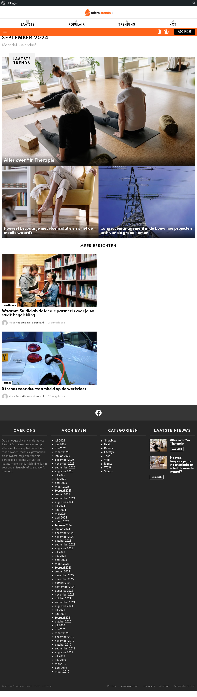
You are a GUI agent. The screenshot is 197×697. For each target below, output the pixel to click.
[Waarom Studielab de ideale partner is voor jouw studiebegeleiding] (49, 280)
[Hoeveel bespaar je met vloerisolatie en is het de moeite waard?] (50, 202)
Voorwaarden (129, 686)
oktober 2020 (63, 621)
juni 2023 (60, 556)
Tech (107, 455)
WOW (107, 467)
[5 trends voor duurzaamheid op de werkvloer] (49, 358)
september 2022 (65, 586)
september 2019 (65, 648)
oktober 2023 (63, 540)
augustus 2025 (64, 471)
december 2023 (64, 532)
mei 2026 (60, 448)
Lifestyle (109, 452)
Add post (185, 31)
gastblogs (9, 305)
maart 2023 (62, 563)
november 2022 (64, 579)
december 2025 (64, 459)
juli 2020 (60, 625)
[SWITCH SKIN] (159, 32)
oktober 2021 (63, 598)
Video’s (108, 471)
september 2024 (65, 498)
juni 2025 (60, 479)
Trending (126, 24)
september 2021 (65, 602)
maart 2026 (62, 452)
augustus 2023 (64, 548)
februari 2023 (63, 567)
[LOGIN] (166, 32)
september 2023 (65, 544)
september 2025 (65, 467)
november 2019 (64, 640)
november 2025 (64, 463)
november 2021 (64, 594)
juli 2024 (60, 506)
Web (107, 459)
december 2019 (64, 636)
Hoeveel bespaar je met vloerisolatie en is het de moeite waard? (182, 464)
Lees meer (177, 449)
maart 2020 (62, 633)
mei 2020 (60, 629)
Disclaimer (149, 686)
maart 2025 (62, 486)
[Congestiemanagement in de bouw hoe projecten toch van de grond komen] (146, 202)
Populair (76, 24)
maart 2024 (62, 521)
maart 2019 (62, 671)
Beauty (108, 448)
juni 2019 (60, 660)
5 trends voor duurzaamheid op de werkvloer (44, 389)
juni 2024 (60, 509)
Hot (172, 24)
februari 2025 (63, 490)
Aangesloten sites (184, 686)
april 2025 (61, 482)
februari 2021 (63, 617)
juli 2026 (60, 440)
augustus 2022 (64, 590)
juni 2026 (60, 444)
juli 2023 (60, 552)
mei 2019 (60, 663)
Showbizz (110, 440)
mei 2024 (60, 513)
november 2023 (64, 536)
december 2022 (64, 575)
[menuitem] (3, 3)
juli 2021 (60, 610)
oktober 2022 (63, 583)
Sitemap (164, 686)
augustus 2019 (64, 652)
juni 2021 (60, 613)
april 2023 (61, 559)
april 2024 (61, 517)
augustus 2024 (64, 502)
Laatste (27, 24)
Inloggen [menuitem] (13, 3)
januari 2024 (62, 529)
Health (108, 444)
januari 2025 (62, 494)
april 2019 (61, 667)
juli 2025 (60, 475)
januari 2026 (62, 455)
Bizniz (7, 383)
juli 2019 (60, 656)
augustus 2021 (64, 606)
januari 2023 (62, 571)
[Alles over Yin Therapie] (98, 111)
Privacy (111, 686)
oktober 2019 (63, 644)
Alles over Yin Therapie (180, 442)
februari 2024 (63, 525)
